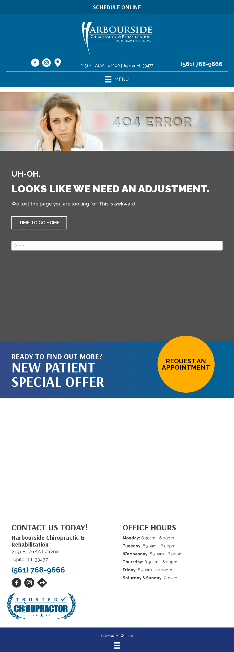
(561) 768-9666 (202, 64)
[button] (39, 222)
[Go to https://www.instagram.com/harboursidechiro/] (46, 63)
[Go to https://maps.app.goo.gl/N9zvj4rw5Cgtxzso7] (58, 63)
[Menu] (117, 645)
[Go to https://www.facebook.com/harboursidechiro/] (35, 63)
